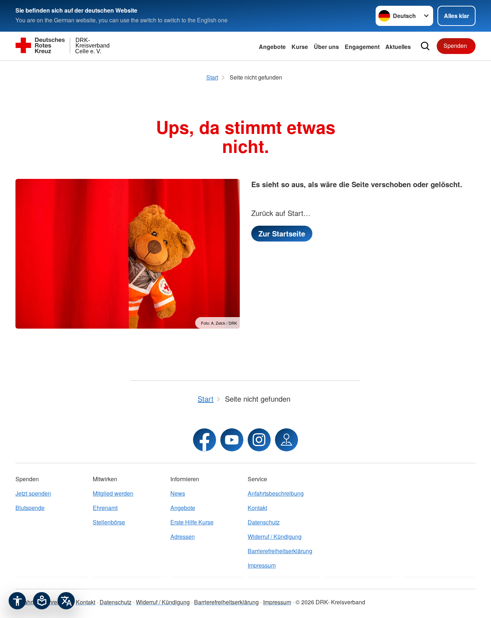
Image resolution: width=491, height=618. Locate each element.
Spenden (455, 45)
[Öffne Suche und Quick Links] (425, 46)
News (177, 493)
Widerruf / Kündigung (275, 536)
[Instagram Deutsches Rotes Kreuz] (259, 439)
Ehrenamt (105, 508)
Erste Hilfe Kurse (192, 522)
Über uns (326, 46)
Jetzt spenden (33, 493)
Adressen (182, 536)
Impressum (262, 565)
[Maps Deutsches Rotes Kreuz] (286, 439)
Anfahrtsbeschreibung (276, 493)
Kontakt (257, 508)
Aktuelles (398, 46)
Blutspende (30, 508)
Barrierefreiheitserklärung (280, 551)
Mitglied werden (113, 493)
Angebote (272, 46)
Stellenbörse (109, 522)
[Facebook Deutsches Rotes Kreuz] (204, 439)
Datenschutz (264, 522)
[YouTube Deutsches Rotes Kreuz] (231, 439)
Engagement (362, 46)
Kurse (300, 46)
